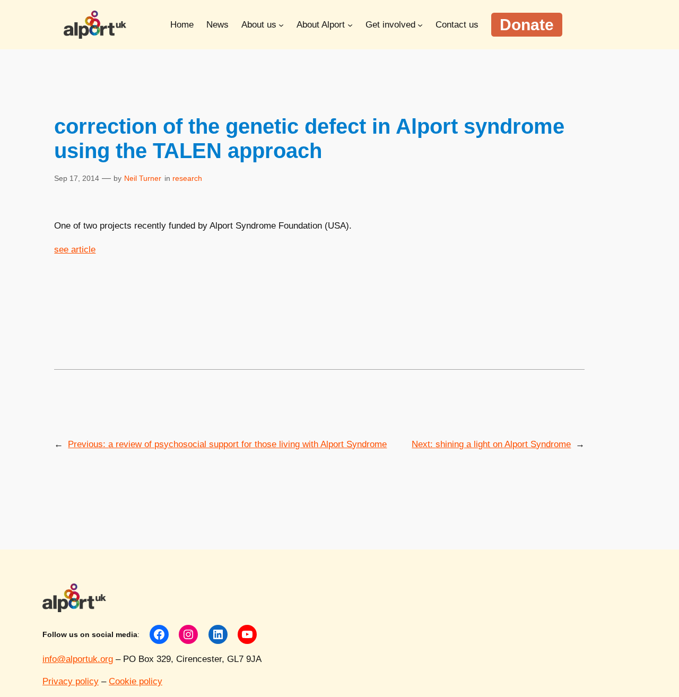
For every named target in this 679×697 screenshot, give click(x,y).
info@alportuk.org (77, 659)
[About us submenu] (281, 24)
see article (74, 250)
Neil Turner (142, 178)
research (187, 178)
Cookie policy (135, 681)
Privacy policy (70, 681)
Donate (527, 24)
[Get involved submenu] (420, 24)
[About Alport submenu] (350, 24)
